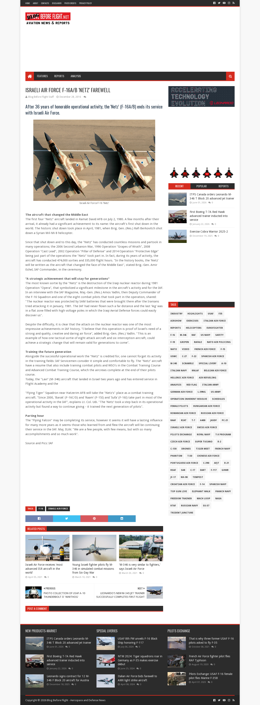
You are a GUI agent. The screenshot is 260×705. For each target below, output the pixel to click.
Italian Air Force (215, 320)
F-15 (223, 349)
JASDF (213, 420)
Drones (186, 448)
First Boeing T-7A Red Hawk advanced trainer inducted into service (209, 215)
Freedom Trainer (181, 498)
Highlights (195, 313)
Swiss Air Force (207, 427)
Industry (176, 313)
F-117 (214, 470)
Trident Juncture (181, 512)
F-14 (202, 484)
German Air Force (181, 392)
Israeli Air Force (58, 509)
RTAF (173, 505)
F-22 (194, 356)
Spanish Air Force (212, 356)
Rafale (198, 342)
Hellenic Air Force (182, 377)
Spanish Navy (217, 484)
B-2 (219, 441)
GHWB (225, 470)
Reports (59, 76)
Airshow (175, 320)
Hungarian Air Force (206, 406)
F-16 (41, 509)
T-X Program (223, 434)
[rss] (233, 3)
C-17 (192, 470)
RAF (194, 335)
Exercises (192, 320)
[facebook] (214, 3)
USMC (173, 356)
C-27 (184, 356)
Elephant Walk (201, 491)
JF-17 (173, 477)
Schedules (218, 399)
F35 (220, 313)
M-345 (173, 363)
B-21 (226, 463)
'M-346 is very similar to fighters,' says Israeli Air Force (139, 566)
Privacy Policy (85, 3)
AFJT (216, 463)
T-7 (193, 420)
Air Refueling (207, 377)
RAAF (173, 420)
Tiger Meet (203, 448)
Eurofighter (215, 328)
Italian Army (210, 384)
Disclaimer (56, 3)
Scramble (188, 363)
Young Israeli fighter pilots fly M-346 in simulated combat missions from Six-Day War (93, 568)
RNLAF (195, 370)
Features (42, 76)
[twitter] (219, 3)
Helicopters (194, 328)
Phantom (176, 456)
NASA (218, 498)
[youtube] (224, 3)
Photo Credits (70, 3)
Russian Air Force (212, 413)
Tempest (198, 477)
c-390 (206, 463)
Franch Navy (223, 491)
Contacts (45, 3)
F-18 (172, 342)
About (35, 3)
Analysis (76, 76)
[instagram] (229, 3)
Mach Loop (203, 498)
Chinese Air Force (208, 456)
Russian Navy (189, 505)
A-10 (223, 363)
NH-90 (184, 477)
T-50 (189, 456)
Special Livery (207, 363)
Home (27, 3)
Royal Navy (203, 434)
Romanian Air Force (183, 413)
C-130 (173, 448)
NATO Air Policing (219, 342)
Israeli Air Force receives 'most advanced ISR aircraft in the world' (44, 568)
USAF (210, 313)
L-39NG (202, 392)
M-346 (183, 335)
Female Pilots (179, 406)
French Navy (222, 448)
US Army (216, 392)
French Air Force (205, 349)
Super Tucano (203, 441)
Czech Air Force (180, 441)
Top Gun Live (178, 491)
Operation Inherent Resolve (188, 399)
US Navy (205, 335)
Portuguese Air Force (184, 463)
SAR (183, 470)
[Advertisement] (161, 39)
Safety (219, 335)
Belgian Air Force (215, 370)
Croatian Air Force (182, 484)
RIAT (183, 420)
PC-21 (225, 420)
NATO (173, 349)
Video (185, 349)
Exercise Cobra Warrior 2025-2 (209, 231)
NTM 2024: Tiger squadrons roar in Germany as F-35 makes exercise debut (140, 660)
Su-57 (206, 505)
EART (203, 470)
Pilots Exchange (181, 434)
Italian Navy (178, 370)
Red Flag (191, 384)
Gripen (184, 342)
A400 (202, 420)
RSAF (173, 470)
